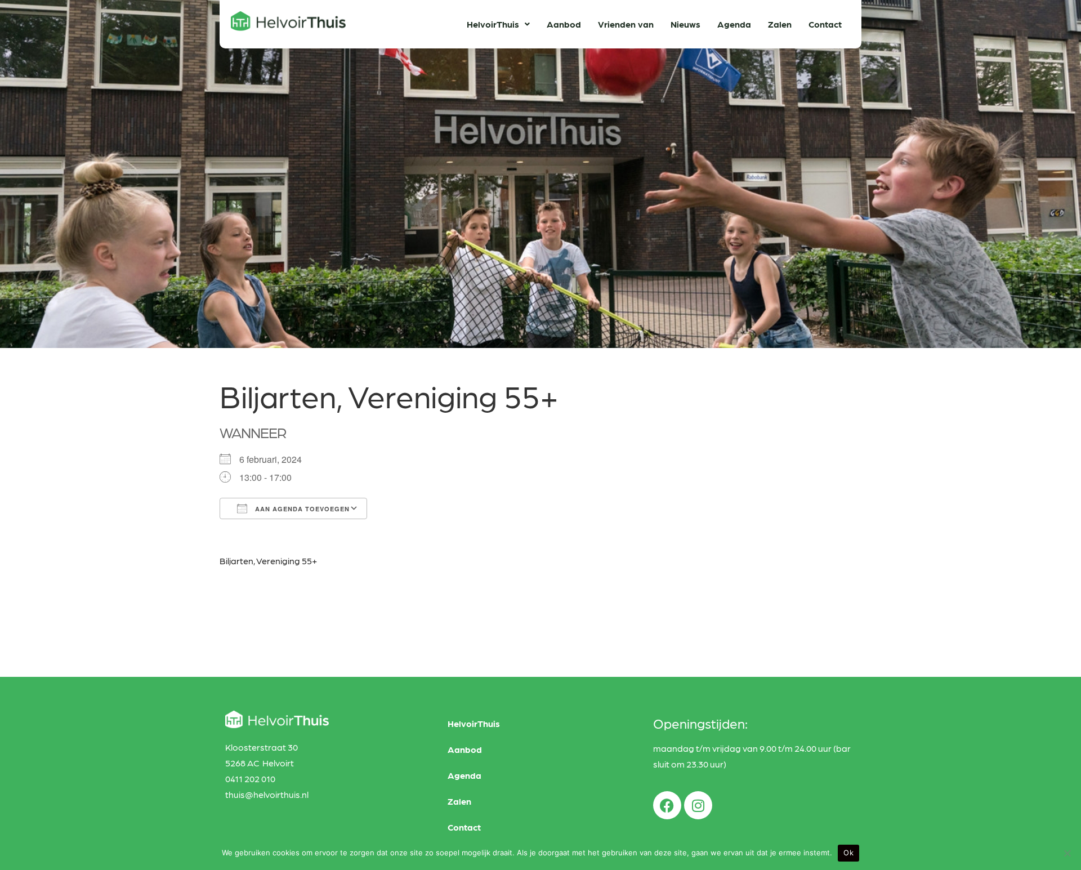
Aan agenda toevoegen (301, 509)
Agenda (734, 24)
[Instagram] (698, 805)
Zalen (780, 24)
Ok (848, 852)
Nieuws (685, 24)
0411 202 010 (250, 778)
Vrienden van (626, 24)
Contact (825, 24)
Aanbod (564, 24)
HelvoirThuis (493, 24)
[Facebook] (667, 805)
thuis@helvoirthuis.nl (267, 794)
